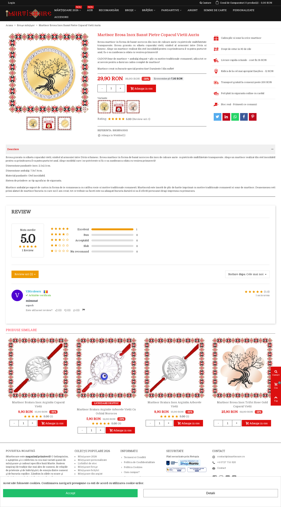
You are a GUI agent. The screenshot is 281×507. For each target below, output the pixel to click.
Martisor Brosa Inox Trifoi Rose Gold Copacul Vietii (242, 404)
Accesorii (61, 17)
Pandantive (170, 10)
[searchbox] (205, 3)
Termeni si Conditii (135, 457)
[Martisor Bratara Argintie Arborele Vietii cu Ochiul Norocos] (106, 368)
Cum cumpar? (132, 472)
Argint (193, 10)
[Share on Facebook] (244, 117)
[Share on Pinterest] (253, 117)
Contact (221, 468)
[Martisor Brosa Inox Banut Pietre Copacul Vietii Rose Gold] (133, 107)
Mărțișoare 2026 (67, 9)
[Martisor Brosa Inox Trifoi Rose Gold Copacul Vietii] (242, 368)
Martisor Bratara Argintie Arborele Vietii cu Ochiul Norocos (106, 411)
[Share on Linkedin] (226, 117)
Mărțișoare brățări (88, 470)
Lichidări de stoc (87, 463)
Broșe (129, 10)
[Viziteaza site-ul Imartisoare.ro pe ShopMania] (189, 462)
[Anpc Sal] (176, 469)
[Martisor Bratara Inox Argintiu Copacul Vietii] (38, 368)
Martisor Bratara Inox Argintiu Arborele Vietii (174, 404)
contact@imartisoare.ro (231, 456)
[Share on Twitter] (217, 117)
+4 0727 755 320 (226, 462)
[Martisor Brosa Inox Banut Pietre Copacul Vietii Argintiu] (119, 107)
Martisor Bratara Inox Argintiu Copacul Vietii (38, 404)
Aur (90, 9)
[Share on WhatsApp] (235, 117)
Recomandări (109, 10)
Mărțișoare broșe (88, 467)
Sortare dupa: (237, 274)
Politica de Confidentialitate (139, 462)
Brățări (147, 10)
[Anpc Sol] (196, 469)
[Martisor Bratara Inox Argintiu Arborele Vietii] (174, 368)
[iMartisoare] (28, 13)
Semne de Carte (215, 10)
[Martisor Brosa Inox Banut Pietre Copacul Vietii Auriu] (104, 107)
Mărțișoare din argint (90, 473)
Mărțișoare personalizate (92, 460)
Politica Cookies (133, 467)
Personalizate (243, 10)
